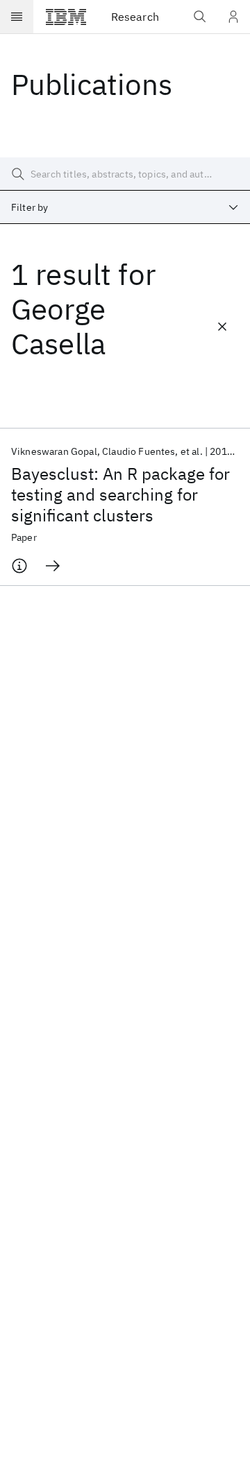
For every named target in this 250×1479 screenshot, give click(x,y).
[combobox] (125, 207)
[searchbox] (125, 174)
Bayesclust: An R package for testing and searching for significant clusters (120, 494)
